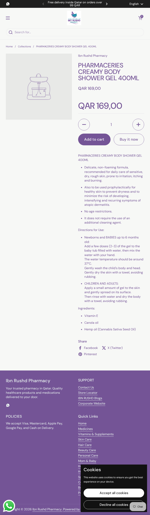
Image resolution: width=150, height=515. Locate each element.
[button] (140, 18)
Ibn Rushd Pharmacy (47, 509)
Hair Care (85, 445)
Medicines (85, 429)
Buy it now (129, 139)
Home (9, 46)
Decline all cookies (114, 504)
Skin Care (85, 439)
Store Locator (87, 393)
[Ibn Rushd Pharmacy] (74, 18)
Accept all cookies (114, 493)
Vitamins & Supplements (96, 434)
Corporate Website (91, 403)
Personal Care (88, 455)
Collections (24, 46)
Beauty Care (87, 450)
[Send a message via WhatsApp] (9, 506)
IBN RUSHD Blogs (90, 398)
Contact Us (86, 387)
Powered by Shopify (77, 509)
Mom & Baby (87, 461)
